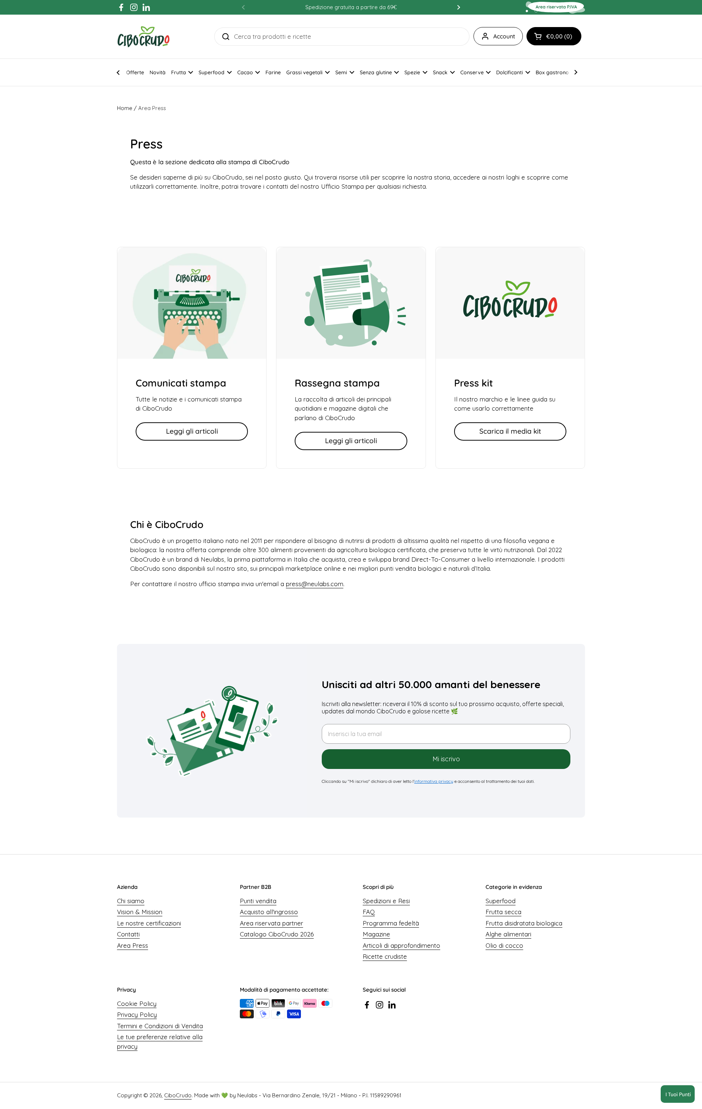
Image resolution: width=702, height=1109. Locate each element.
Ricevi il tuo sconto (399, 613)
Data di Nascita (342, 593)
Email (327, 558)
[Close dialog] (481, 496)
